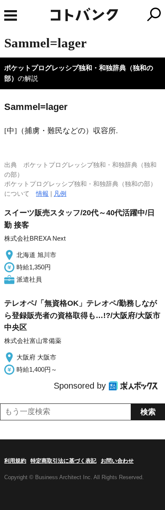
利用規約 (15, 461)
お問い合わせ (117, 461)
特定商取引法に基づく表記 (63, 461)
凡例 (60, 193)
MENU (10, 15)
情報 (42, 193)
